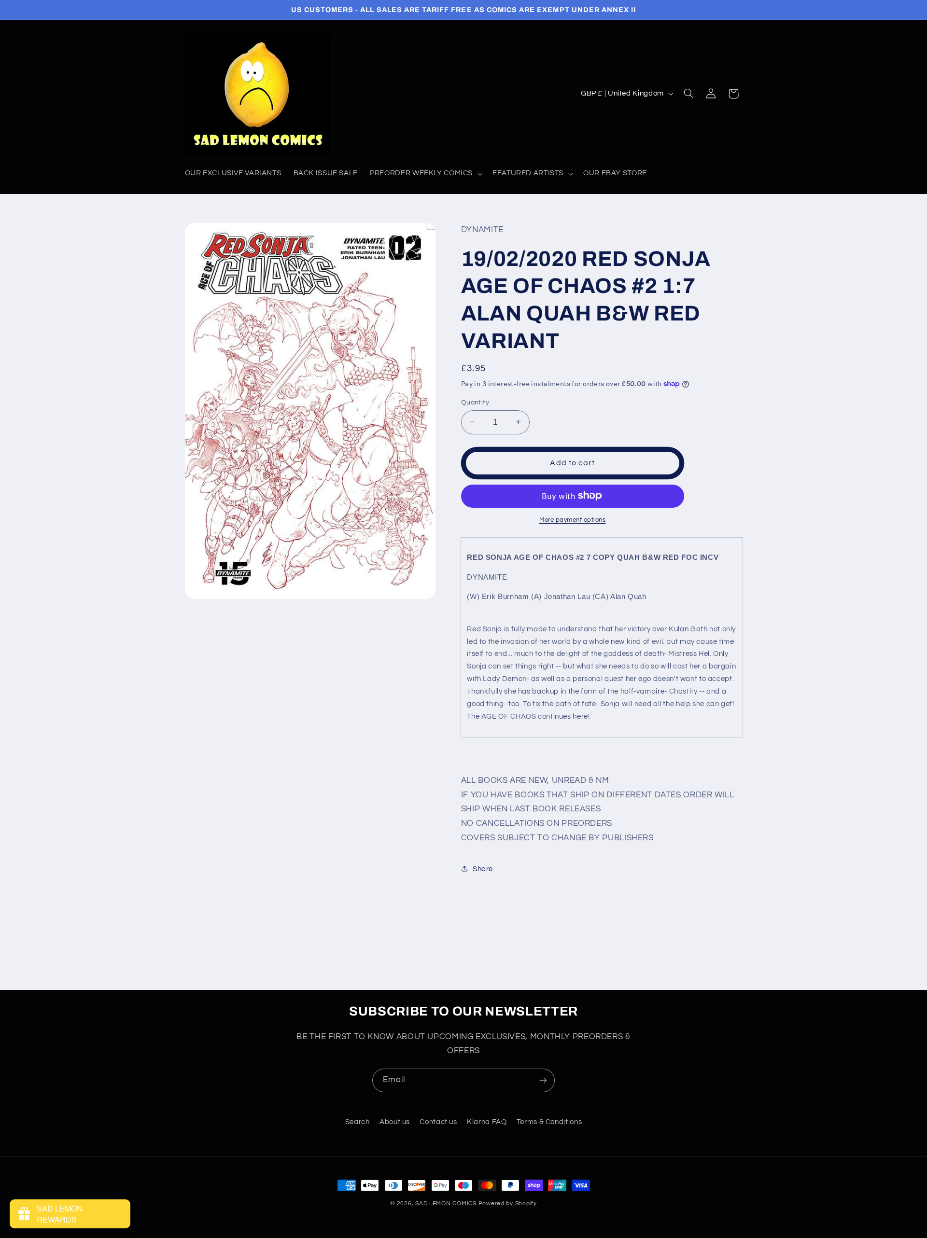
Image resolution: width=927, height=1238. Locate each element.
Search (357, 1122)
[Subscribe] (543, 1080)
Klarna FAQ (486, 1122)
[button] (425, 173)
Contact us (438, 1122)
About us (394, 1122)
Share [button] (483, 868)
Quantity (475, 402)
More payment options (572, 519)
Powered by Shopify (507, 1203)
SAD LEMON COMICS (446, 1203)
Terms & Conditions (549, 1122)
